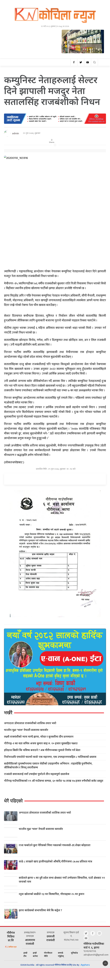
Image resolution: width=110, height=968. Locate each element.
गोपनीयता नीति (48, 954)
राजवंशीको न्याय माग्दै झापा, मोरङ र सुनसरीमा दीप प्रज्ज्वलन (38, 737)
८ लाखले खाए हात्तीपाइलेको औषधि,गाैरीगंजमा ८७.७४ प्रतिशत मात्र (55, 861)
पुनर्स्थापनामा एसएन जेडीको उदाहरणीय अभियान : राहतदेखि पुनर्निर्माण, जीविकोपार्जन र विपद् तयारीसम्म (48, 765)
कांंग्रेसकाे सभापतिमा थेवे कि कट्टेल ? (40, 910)
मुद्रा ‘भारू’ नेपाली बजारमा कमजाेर (26, 730)
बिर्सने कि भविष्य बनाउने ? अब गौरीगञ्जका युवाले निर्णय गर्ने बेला (42, 750)
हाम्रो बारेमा (35, 954)
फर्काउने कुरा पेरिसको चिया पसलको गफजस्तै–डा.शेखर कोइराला (54, 845)
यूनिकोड (74, 952)
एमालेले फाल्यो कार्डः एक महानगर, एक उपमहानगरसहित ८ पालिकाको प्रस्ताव (50, 757)
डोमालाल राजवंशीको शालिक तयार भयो (30, 723)
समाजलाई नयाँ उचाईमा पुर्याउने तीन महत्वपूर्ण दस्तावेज (36, 774)
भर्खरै (8, 712)
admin (15, 133)
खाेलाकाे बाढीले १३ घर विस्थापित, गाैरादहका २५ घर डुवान (51, 894)
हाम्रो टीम (25, 954)
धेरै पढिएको (13, 800)
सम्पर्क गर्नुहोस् (61, 954)
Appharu (85, 964)
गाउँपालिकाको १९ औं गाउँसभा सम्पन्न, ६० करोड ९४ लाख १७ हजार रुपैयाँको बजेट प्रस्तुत (53, 781)
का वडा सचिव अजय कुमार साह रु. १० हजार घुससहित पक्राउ (41, 743)
